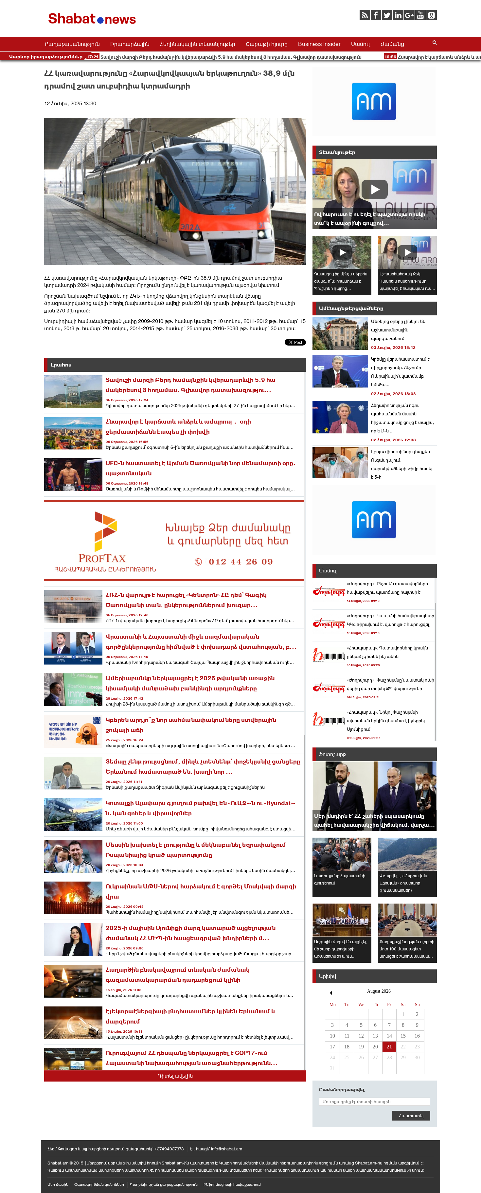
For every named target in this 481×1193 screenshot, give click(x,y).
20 (375, 1046)
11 (347, 1036)
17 (332, 1046)
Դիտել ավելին (175, 1075)
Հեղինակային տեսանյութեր (197, 44)
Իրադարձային (130, 44)
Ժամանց (392, 44)
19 (361, 1046)
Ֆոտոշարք (332, 754)
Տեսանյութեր (337, 152)
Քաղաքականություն (72, 44)
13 (375, 1036)
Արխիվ (327, 976)
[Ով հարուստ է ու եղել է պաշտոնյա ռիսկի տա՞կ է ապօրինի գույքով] (374, 194)
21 (389, 1046)
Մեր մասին (57, 1184)
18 (346, 1046)
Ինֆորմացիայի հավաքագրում (232, 1184)
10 (332, 1036)
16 (417, 1036)
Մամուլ (360, 44)
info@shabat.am (226, 1149)
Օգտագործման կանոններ (99, 1184)
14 (389, 1036)
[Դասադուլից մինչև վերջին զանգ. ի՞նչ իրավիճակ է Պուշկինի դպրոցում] (341, 252)
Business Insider (319, 44)
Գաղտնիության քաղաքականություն (164, 1184)
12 (361, 1036)
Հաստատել (411, 1115)
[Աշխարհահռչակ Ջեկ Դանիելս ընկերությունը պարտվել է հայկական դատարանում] (407, 252)
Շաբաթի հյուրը (267, 44)
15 (403, 1036)
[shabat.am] (93, 25)
